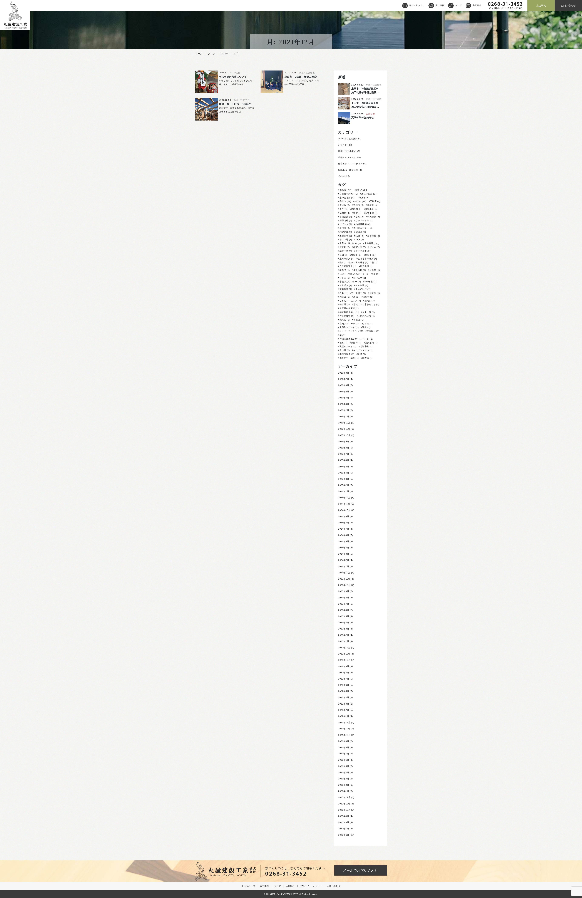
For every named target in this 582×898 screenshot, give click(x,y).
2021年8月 (343, 747)
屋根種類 (359, 270)
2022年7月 (343, 679)
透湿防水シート (349, 327)
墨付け (345, 201)
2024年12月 (344, 497)
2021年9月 (343, 741)
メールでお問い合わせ (360, 870)
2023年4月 (343, 622)
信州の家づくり (363, 228)
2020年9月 (343, 816)
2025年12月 (344, 422)
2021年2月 (343, 785)
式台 (360, 236)
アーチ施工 (358, 293)
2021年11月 (344, 728)
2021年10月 (344, 735)
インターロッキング (351, 331)
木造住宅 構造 (349, 358)
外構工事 (371, 209)
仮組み (345, 205)
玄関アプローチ (349, 323)
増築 (363, 197)
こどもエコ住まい (350, 300)
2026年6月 (343, 385)
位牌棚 (356, 209)
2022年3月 (343, 704)
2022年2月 (343, 710)
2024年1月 (343, 566)
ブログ (458, 5)
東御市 (370, 255)
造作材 (345, 350)
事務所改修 (347, 354)
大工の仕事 (363, 251)
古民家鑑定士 (348, 266)
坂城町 (356, 255)
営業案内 (371, 342)
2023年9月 (343, 591)
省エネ (375, 247)
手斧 (344, 209)
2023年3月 (343, 629)
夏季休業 (373, 236)
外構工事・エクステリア (350, 163)
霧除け (361, 232)
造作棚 (345, 228)
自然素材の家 (349, 194)
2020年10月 (344, 810)
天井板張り (372, 243)
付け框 (367, 323)
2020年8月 (343, 822)
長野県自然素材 (349, 308)
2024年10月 (344, 510)
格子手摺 (366, 266)
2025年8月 (343, 447)
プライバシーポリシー (311, 886)
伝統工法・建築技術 (348, 170)
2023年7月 (343, 604)
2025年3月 (343, 479)
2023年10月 (344, 585)
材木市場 (362, 285)
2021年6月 (343, 760)
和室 (357, 213)
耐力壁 (375, 270)
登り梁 (345, 304)
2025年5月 (343, 466)
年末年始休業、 (349, 312)
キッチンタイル (363, 350)
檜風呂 (345, 270)
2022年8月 (343, 672)
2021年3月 (343, 778)
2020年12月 (344, 797)
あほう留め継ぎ (367, 258)
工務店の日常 (366, 316)
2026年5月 (343, 391)
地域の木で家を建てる (366, 304)
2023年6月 (343, 610)
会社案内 (477, 5)
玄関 (360, 216)
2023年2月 (343, 635)
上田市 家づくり (350, 243)
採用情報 (346, 220)
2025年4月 (343, 473)
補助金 (345, 213)
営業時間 (346, 289)
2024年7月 (343, 529)
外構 (362, 354)
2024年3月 (343, 554)
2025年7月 (343, 454)
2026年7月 (343, 379)
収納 (344, 255)
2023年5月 (343, 616)
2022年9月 (343, 666)
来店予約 (541, 5)
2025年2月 (343, 485)
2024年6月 (343, 535)
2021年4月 (343, 772)
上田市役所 (347, 258)
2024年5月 (343, 541)
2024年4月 (343, 547)
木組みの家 (369, 194)
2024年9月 (343, 516)
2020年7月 (343, 828)
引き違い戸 (363, 289)
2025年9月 (343, 441)
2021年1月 (343, 791)
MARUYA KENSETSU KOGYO (284, 894)
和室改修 (346, 232)
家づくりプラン (417, 5)
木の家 (346, 190)
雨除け (356, 342)
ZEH (360, 239)
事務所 (358, 205)
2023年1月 (343, 641)
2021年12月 (344, 722)
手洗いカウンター (350, 281)
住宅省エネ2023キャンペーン (356, 339)
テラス (345, 278)
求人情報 (373, 216)
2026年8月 (343, 373)
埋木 (344, 342)
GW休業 (370, 281)
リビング (346, 224)
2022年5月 (343, 691)
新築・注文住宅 (346, 151)
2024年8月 (343, 522)
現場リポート (348, 346)
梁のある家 (348, 197)
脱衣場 (367, 358)
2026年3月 (343, 404)
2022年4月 (343, 697)
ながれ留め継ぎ (358, 262)
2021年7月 (343, 753)
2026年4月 (343, 397)
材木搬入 (346, 285)
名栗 (344, 293)
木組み (362, 190)
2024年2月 (343, 560)
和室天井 (359, 247)
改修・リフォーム (347, 157)
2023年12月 (344, 572)
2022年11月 (344, 654)
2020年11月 (344, 803)
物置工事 (346, 251)
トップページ (248, 886)
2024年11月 (344, 504)
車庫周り (373, 331)
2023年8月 (343, 597)
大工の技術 (347, 316)
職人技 (345, 320)
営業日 (358, 320)
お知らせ (342, 145)
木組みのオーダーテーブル (364, 274)
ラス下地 (346, 239)
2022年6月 (343, 685)
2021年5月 (343, 766)
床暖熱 (345, 247)
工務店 (375, 201)
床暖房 (375, 293)
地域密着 (366, 346)
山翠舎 (368, 297)
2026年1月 (343, 416)
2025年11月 (344, 429)
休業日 (345, 297)
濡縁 (366, 327)
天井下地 (371, 213)
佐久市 (360, 201)
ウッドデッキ (364, 220)
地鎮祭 (372, 205)
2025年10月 (344, 435)
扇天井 (370, 300)
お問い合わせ (568, 5)
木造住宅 (346, 236)
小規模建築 (363, 224)
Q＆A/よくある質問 (348, 138)
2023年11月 (344, 579)
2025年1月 (343, 491)
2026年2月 (343, 410)
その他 (341, 176)
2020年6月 (343, 835)
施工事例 (439, 5)
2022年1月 (343, 716)
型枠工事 (359, 278)
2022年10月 (344, 660)
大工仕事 (368, 312)
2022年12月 (344, 647)
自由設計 (346, 216)
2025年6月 (343, 460)
